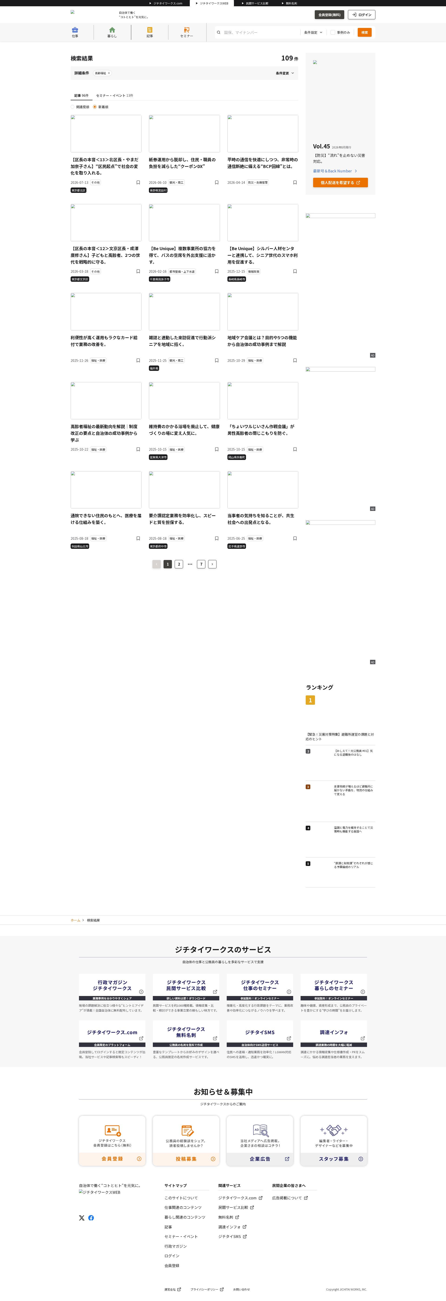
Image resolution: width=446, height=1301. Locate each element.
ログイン (364, 14)
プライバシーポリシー (204, 1289)
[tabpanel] (184, 326)
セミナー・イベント (181, 1236)
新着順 (103, 106)
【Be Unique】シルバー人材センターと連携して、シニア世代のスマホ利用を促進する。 (262, 255)
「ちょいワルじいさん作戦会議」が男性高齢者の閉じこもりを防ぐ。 (260, 429)
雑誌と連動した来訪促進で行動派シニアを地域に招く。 (182, 340)
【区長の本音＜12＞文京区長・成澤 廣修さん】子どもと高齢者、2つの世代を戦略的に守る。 (105, 255)
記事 (168, 1227)
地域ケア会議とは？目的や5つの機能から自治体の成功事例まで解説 (262, 340)
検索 (364, 32)
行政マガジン (175, 1246)
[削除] (109, 73)
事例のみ (343, 32)
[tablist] (184, 96)
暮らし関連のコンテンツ (184, 1217)
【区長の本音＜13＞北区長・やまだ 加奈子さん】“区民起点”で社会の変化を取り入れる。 (104, 166)
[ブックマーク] (138, 182)
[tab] (81, 95)
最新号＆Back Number (332, 171)
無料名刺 (291, 3)
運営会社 (170, 1289)
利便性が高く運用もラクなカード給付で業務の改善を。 (104, 340)
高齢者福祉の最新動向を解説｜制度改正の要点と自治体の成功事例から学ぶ (104, 433)
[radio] (72, 107)
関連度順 (82, 106)
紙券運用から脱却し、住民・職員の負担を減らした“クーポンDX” (182, 162)
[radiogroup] (184, 106)
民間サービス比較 (257, 3)
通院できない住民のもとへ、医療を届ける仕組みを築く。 (106, 518)
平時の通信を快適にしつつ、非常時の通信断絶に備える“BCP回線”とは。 (262, 162)
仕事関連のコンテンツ (183, 1207)
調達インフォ (229, 1227)
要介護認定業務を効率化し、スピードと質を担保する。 (182, 518)
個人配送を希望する (337, 182)
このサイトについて (181, 1197)
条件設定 (310, 32)
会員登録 (171, 1265)
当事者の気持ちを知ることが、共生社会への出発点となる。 (260, 518)
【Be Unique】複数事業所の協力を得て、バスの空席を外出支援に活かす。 (182, 255)
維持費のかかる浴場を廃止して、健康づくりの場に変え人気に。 (184, 429)
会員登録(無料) (329, 14)
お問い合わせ (241, 1289)
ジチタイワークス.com (168, 3)
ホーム (75, 920)
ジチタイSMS (229, 1236)
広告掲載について (287, 1197)
